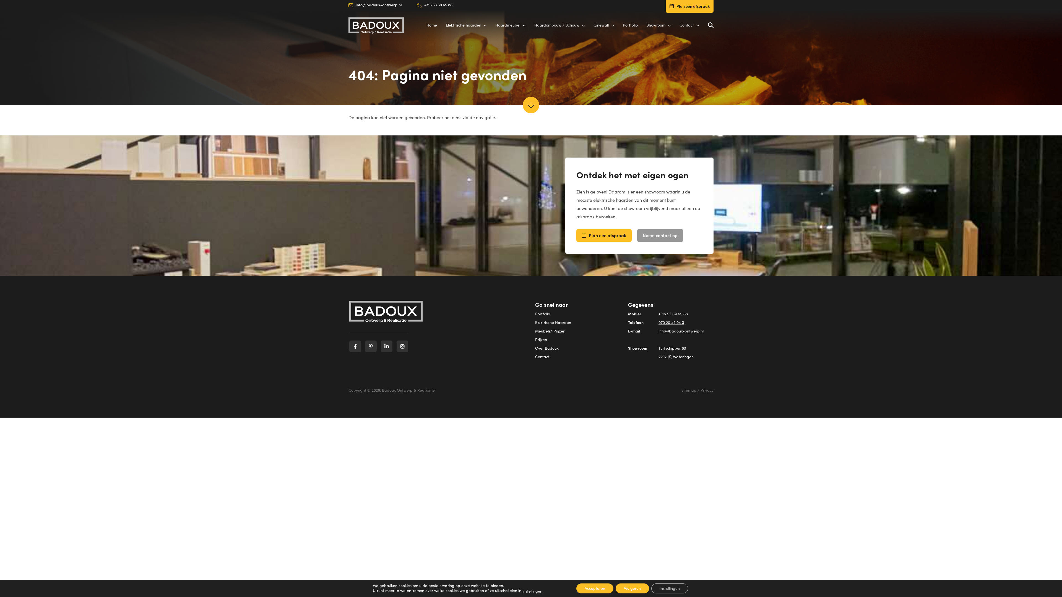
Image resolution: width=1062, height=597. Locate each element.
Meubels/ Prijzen (550, 331)
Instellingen (670, 588)
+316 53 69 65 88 (438, 4)
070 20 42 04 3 (671, 322)
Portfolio (542, 313)
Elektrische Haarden (553, 322)
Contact (542, 356)
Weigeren (632, 588)
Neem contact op (660, 235)
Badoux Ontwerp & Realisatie (408, 390)
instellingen (532, 591)
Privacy (707, 390)
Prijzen (541, 339)
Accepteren (595, 588)
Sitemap (688, 390)
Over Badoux (547, 348)
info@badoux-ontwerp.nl (379, 4)
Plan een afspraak (693, 6)
